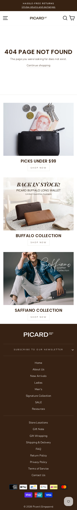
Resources (38, 409)
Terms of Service (38, 469)
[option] (38, 5)
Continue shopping (39, 65)
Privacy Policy (38, 462)
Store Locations (38, 422)
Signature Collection (38, 396)
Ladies (38, 383)
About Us (39, 369)
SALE (38, 402)
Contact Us (38, 475)
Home (38, 363)
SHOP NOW (39, 317)
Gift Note (38, 429)
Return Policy (38, 455)
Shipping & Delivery (38, 442)
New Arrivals (38, 376)
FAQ (38, 449)
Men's (38, 389)
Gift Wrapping (38, 436)
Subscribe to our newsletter (38, 349)
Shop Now (39, 167)
